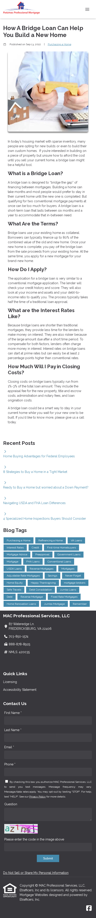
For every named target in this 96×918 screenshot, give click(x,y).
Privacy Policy (37, 796)
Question (10, 804)
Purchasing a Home (59, 44)
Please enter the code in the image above (34, 839)
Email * (9, 747)
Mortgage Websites (34, 895)
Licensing (10, 682)
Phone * (9, 764)
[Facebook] (89, 908)
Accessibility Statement (19, 689)
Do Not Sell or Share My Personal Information (36, 873)
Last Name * (12, 730)
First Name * (13, 713)
